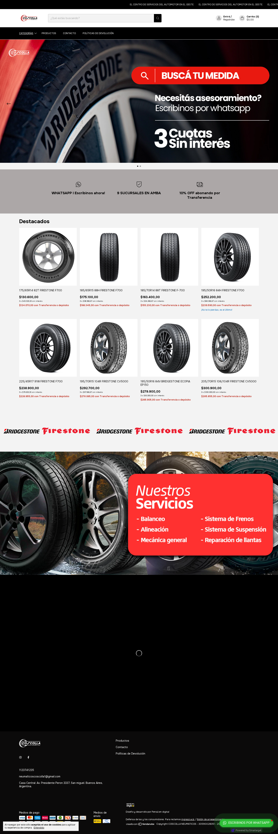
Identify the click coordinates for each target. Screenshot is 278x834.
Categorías (26, 33)
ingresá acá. (188, 819)
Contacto (69, 33)
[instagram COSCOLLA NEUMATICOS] (20, 757)
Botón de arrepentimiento (210, 819)
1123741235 (26, 770)
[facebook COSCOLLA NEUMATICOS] (28, 757)
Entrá (226, 16)
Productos (49, 33)
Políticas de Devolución (98, 33)
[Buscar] (158, 18)
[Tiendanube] (140, 824)
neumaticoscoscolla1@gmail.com (39, 776)
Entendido (39, 827)
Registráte (229, 19)
